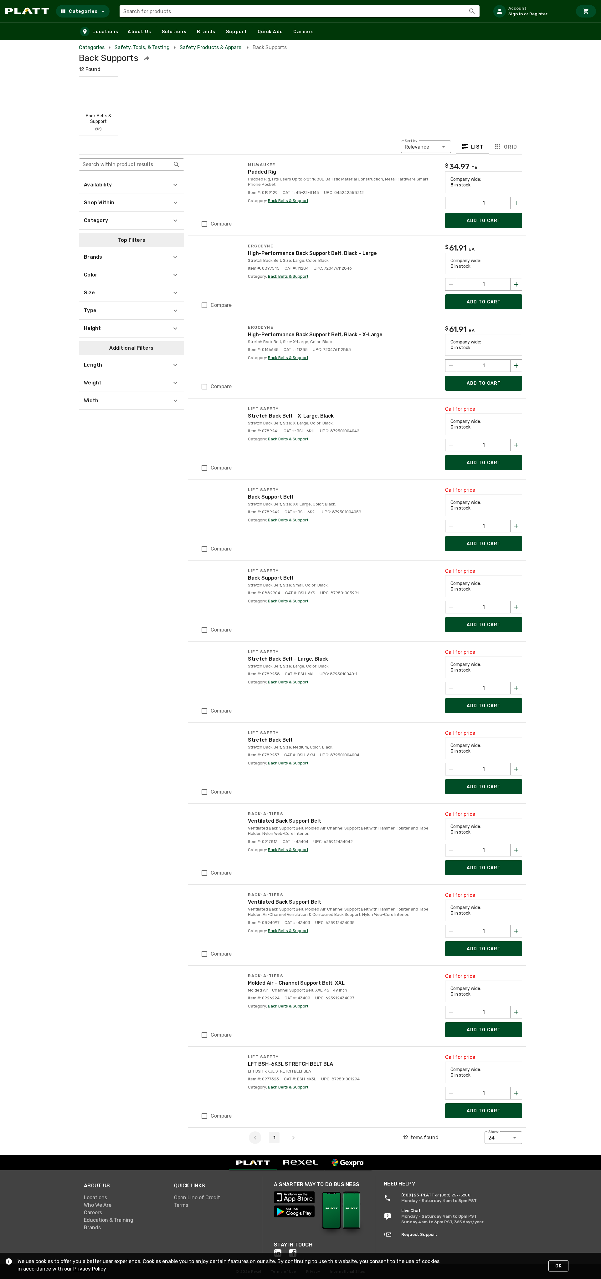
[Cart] (586, 11)
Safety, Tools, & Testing (142, 47)
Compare (221, 224)
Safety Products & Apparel (211, 47)
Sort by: (412, 141)
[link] (124, 1197)
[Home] (28, 11)
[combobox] (300, 11)
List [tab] (477, 147)
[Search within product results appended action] (176, 164)
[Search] (472, 11)
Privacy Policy (89, 1269)
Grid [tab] (510, 147)
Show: (493, 1131)
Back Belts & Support (288, 200)
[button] (83, 11)
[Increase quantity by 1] (516, 203)
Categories (92, 47)
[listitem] (530, 11)
